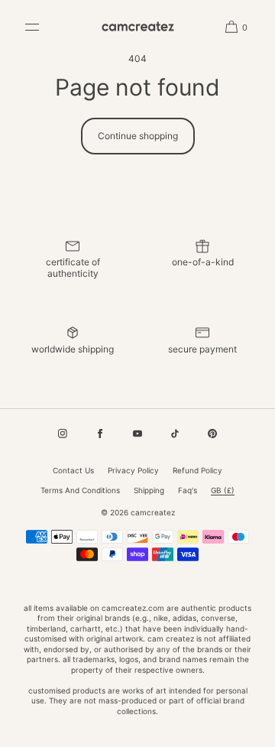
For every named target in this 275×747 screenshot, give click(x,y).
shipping (149, 490)
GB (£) (223, 490)
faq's (187, 490)
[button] (230, 26)
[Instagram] (62, 433)
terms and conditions (80, 490)
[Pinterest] (212, 433)
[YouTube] (137, 433)
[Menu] (43, 26)
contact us (73, 470)
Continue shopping (138, 135)
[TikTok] (175, 433)
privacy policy (133, 470)
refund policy (197, 470)
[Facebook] (100, 433)
